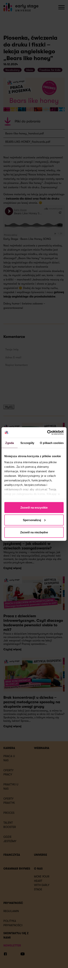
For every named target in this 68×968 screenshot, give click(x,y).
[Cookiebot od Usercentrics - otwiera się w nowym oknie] (48, 432)
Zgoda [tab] (9, 442)
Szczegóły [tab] (27, 442)
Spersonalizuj (32, 519)
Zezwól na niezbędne (34, 532)
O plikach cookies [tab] (52, 442)
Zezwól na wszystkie (34, 507)
